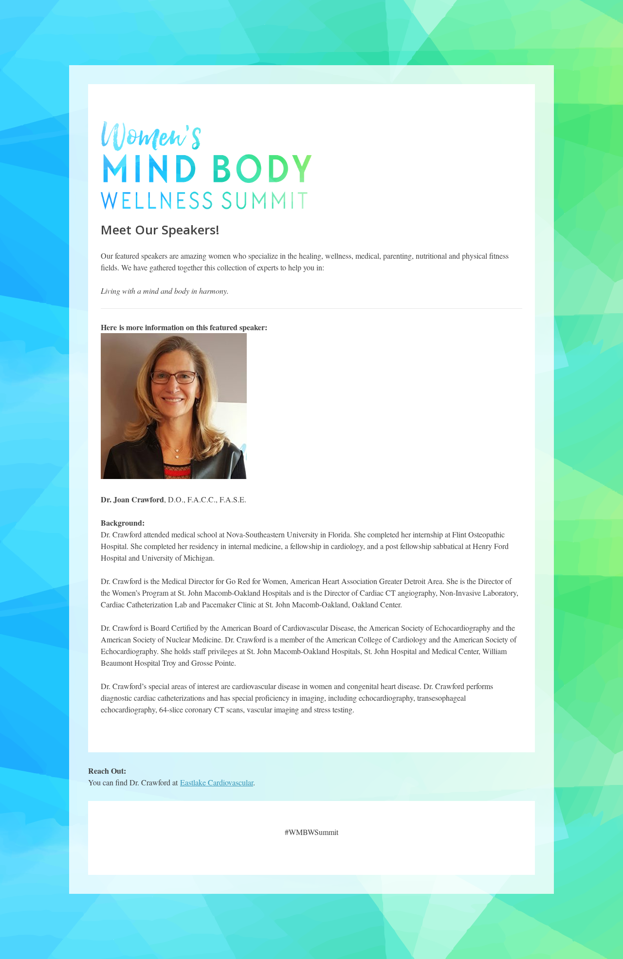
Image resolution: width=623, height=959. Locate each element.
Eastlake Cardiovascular (216, 782)
